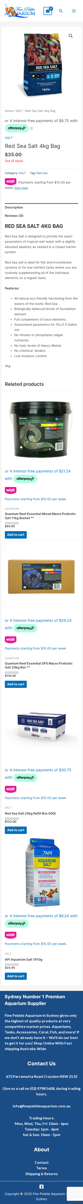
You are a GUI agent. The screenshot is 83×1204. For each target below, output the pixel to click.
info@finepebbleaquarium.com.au (42, 1106)
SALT (19, 111)
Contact (42, 1162)
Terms (41, 1168)
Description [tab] (14, 207)
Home (9, 111)
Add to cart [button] (15, 534)
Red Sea (41, 173)
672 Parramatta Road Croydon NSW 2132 (41, 1076)
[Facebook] (41, 1186)
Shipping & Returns (41, 1173)
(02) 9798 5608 (42, 1088)
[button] (61, 11)
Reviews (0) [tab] (14, 216)
